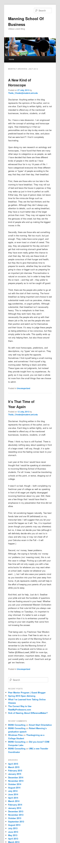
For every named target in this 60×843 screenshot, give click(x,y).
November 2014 (15, 780)
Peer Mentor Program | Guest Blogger (27, 692)
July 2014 (12, 790)
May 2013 (12, 835)
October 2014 (14, 784)
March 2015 (13, 767)
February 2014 (15, 804)
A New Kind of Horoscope (19, 83)
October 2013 (14, 818)
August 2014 (14, 787)
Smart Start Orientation (40, 724)
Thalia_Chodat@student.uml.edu (23, 93)
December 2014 (15, 777)
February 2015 (15, 770)
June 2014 (13, 794)
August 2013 (14, 824)
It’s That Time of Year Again (21, 404)
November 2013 (15, 814)
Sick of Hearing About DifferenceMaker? (28, 712)
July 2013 (12, 828)
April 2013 (13, 838)
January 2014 (14, 808)
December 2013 (15, 811)
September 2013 (16, 821)
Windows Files (15, 734)
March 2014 (13, 801)
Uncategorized (23, 388)
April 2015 (13, 763)
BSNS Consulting (16, 724)
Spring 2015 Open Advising (21, 695)
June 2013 (13, 831)
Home (11, 59)
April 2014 (13, 797)
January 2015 (14, 773)
